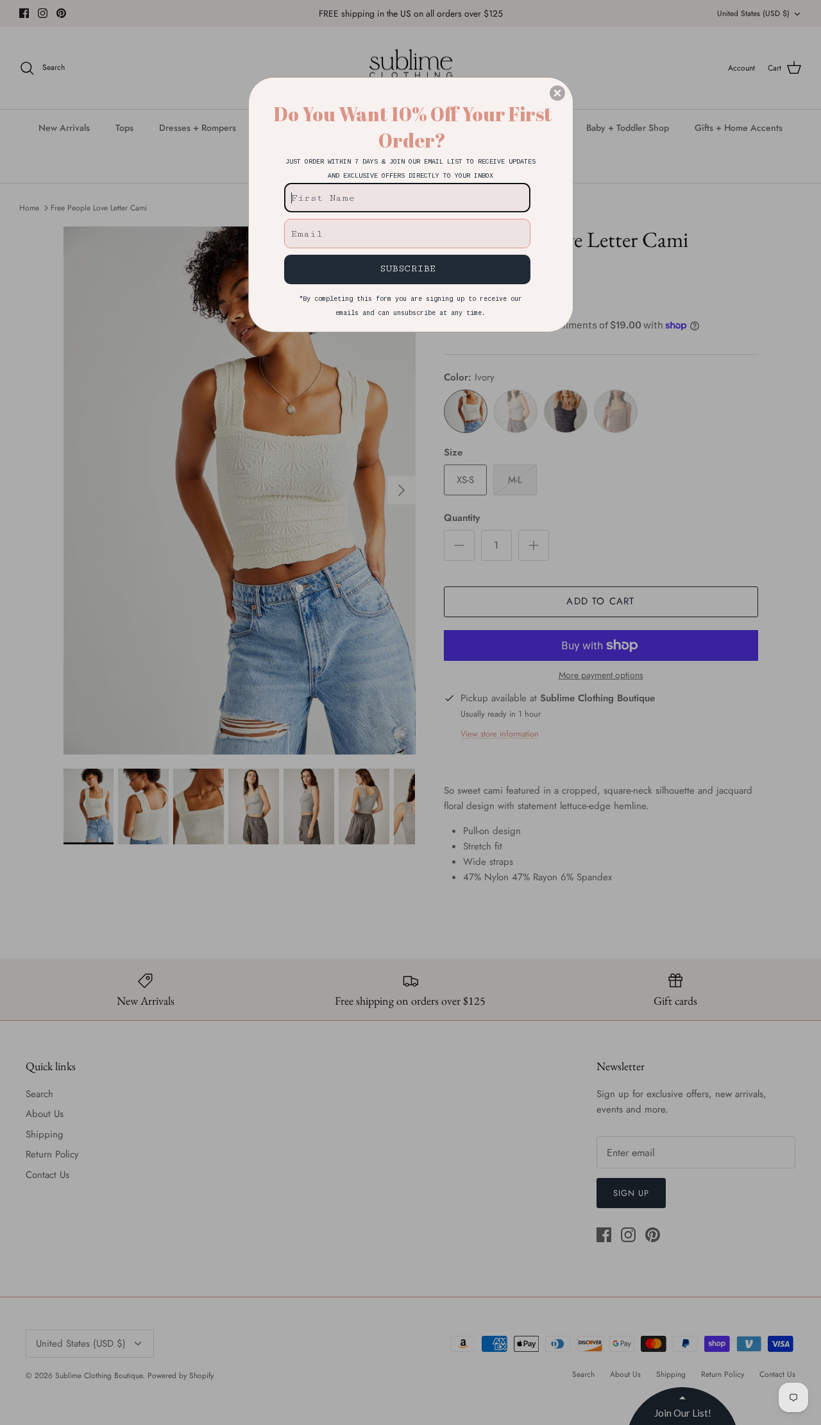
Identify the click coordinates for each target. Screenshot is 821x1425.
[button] (557, 93)
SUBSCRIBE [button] (408, 268)
